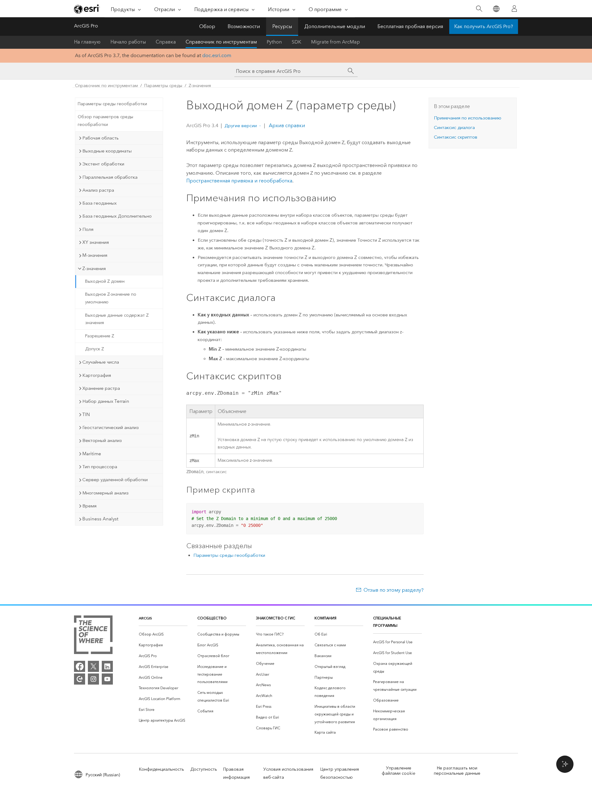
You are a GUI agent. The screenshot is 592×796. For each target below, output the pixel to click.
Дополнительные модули (334, 26)
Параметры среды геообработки (112, 103)
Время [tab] (89, 506)
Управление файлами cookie (398, 770)
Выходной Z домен (105, 281)
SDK (296, 42)
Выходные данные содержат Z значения (117, 319)
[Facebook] (79, 666)
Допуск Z (94, 349)
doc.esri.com (216, 55)
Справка (166, 42)
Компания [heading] (325, 618)
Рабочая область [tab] (100, 138)
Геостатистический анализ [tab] (110, 427)
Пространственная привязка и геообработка (239, 181)
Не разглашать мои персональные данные (457, 770)
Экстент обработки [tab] (103, 164)
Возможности (244, 26)
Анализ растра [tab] (98, 190)
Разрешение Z (99, 336)
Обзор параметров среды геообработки (105, 120)
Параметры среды (163, 85)
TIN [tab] (86, 414)
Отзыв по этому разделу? (394, 590)
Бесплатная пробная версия (410, 26)
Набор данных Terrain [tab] (105, 401)
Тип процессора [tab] (99, 466)
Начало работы (128, 42)
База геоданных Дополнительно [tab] (117, 216)
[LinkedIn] (107, 666)
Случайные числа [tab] (100, 362)
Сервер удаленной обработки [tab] (115, 479)
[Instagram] (93, 679)
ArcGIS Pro (86, 26)
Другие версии (240, 125)
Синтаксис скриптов (455, 137)
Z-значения (200, 85)
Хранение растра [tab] (101, 388)
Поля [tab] (87, 229)
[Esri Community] (79, 679)
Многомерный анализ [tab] (105, 493)
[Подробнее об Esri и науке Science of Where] (93, 635)
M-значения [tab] (94, 255)
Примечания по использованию (467, 118)
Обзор (207, 26)
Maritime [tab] (91, 453)
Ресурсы (282, 26)
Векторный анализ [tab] (102, 440)
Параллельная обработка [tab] (110, 177)
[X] (93, 666)
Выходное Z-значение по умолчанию (110, 298)
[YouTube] (107, 679)
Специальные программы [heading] (387, 622)
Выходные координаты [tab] (107, 151)
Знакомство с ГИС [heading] (275, 618)
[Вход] (514, 8)
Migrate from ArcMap (335, 42)
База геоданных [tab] (99, 203)
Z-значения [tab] (94, 268)
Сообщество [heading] (212, 618)
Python (274, 42)
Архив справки (286, 125)
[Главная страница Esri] (87, 9)
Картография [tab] (96, 375)
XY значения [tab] (95, 242)
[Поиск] (479, 8)
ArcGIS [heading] (145, 618)
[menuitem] (163, 634)
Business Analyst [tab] (100, 519)
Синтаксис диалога (454, 127)
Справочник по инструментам (221, 42)
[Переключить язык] (495, 8)
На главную (87, 42)
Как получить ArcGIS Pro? (483, 26)
